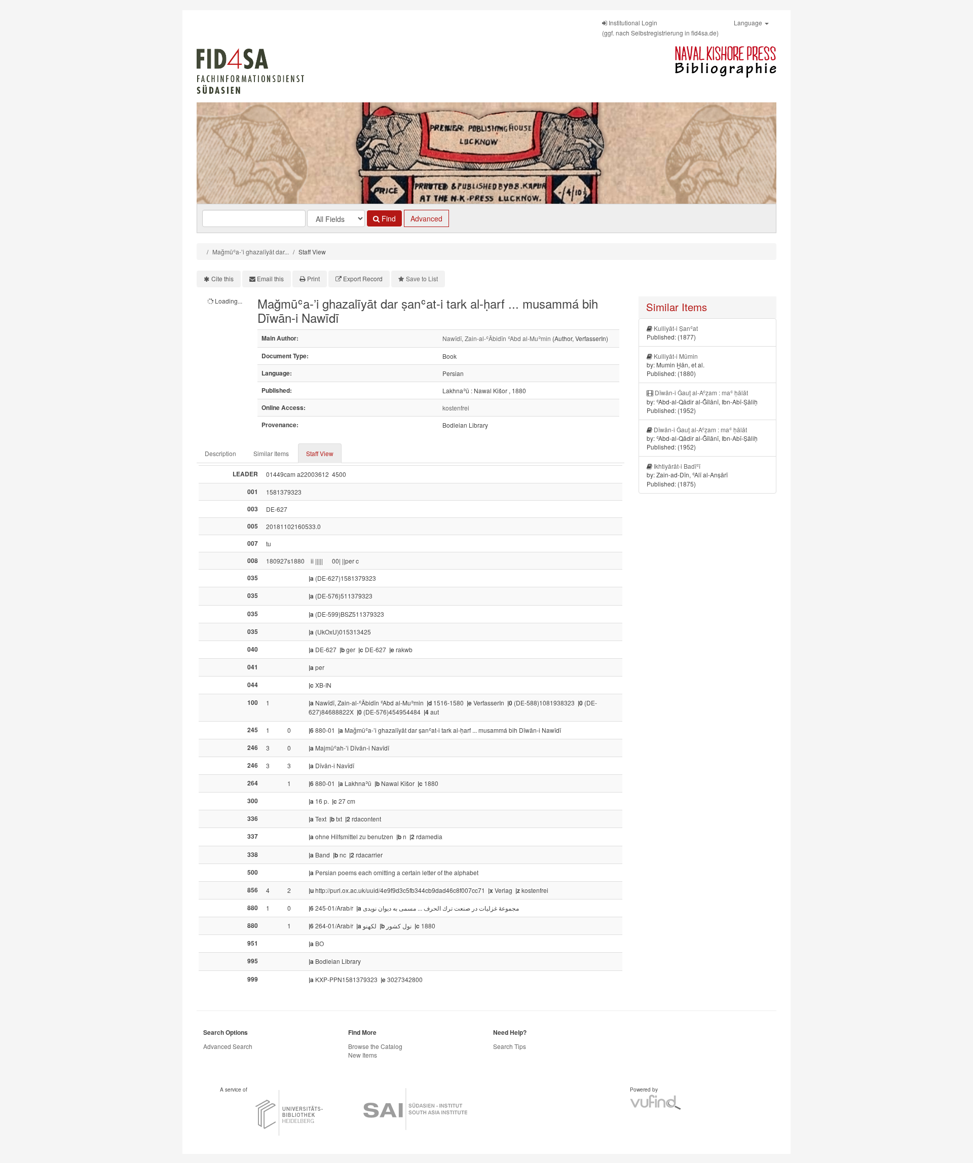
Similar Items (271, 453)
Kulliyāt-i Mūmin (676, 356)
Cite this (222, 278)
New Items (362, 1055)
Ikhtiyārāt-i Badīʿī (677, 466)
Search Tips (509, 1046)
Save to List (422, 278)
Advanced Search (227, 1046)
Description (220, 453)
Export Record (363, 278)
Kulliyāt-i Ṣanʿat (676, 328)
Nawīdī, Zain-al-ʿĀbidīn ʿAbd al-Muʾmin (496, 338)
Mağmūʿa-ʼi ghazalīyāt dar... (250, 251)
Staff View (319, 453)
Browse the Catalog (375, 1046)
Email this (270, 278)
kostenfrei (455, 407)
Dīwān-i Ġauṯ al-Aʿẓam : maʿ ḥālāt (701, 392)
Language (749, 22)
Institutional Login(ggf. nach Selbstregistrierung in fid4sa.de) (660, 27)
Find (388, 218)
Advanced (426, 218)
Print (313, 278)
